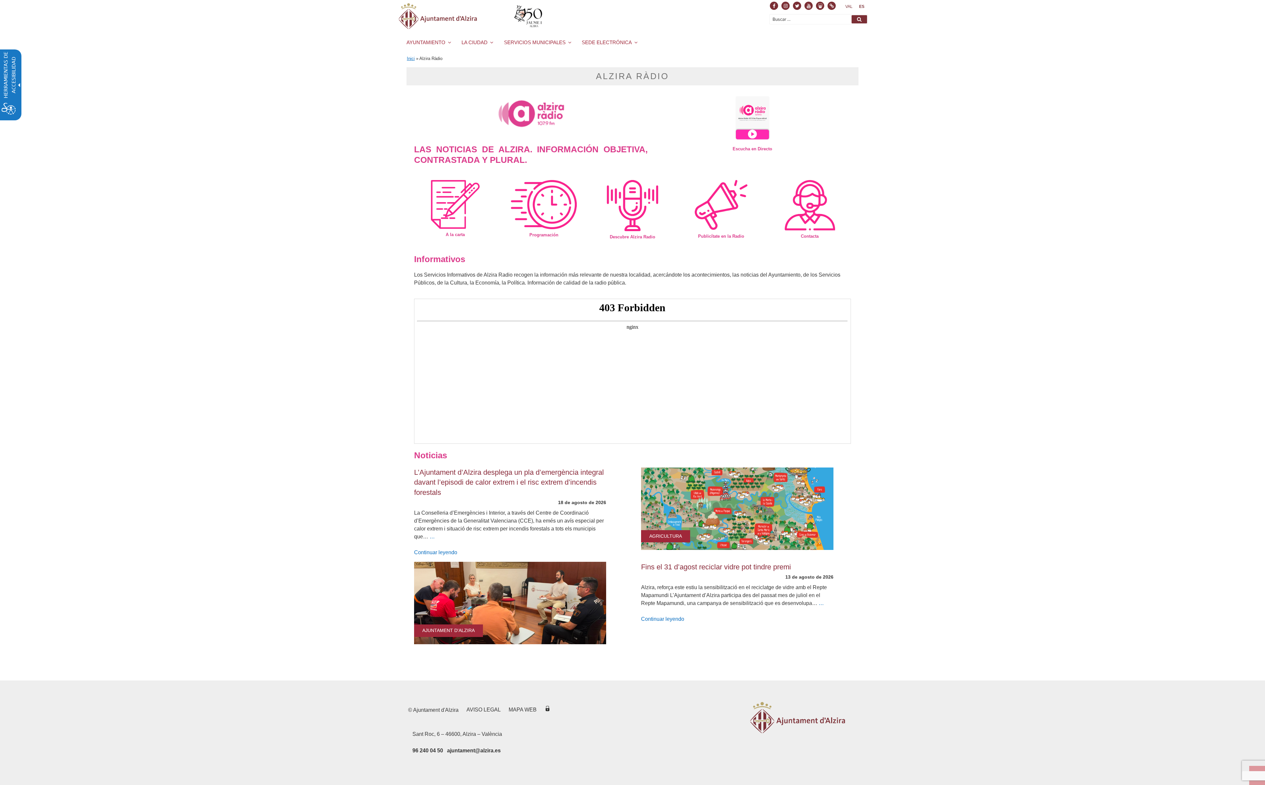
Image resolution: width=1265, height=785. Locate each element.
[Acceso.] (547, 709)
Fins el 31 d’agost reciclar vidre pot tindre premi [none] (716, 567)
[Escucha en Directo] (752, 118)
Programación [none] (543, 234)
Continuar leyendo (435, 552)
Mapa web (523, 709)
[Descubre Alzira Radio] (632, 205)
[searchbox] (818, 19)
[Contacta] (810, 205)
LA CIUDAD (475, 42)
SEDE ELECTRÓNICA (607, 42)
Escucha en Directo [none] (752, 148)
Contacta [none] (810, 236)
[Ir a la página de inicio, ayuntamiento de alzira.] (471, 16)
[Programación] (543, 204)
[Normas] (832, 6)
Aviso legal (483, 709)
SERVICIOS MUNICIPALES (535, 42)
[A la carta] (455, 204)
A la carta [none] (455, 234)
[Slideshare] (820, 6)
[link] (849, 7)
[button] (859, 19)
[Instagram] (785, 6)
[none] (510, 603)
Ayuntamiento (426, 42)
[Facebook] (774, 6)
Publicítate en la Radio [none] (721, 236)
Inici (411, 58)
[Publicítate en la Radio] (721, 205)
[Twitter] (797, 6)
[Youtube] (808, 6)
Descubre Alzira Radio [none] (632, 236)
